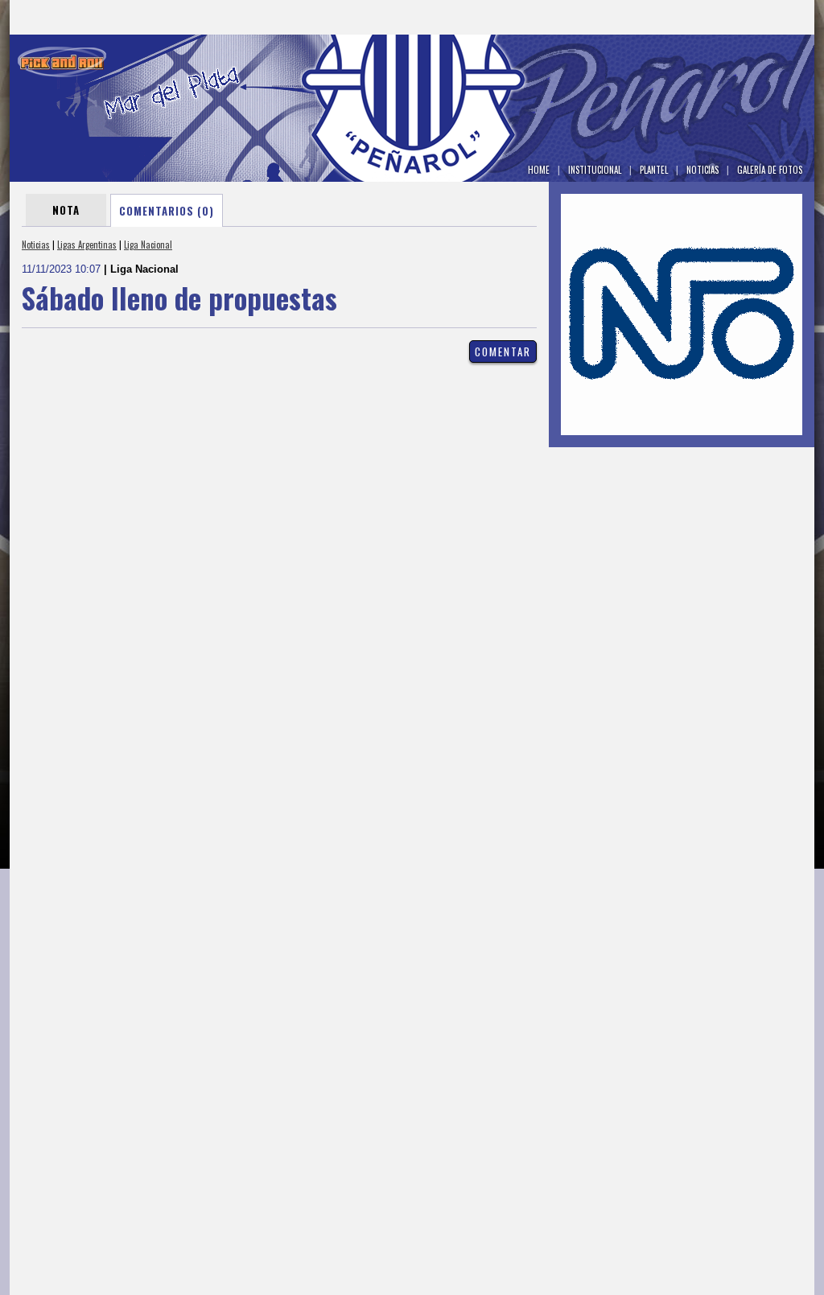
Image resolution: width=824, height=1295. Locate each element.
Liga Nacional (148, 244)
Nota (66, 210)
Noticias (36, 244)
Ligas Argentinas (87, 244)
